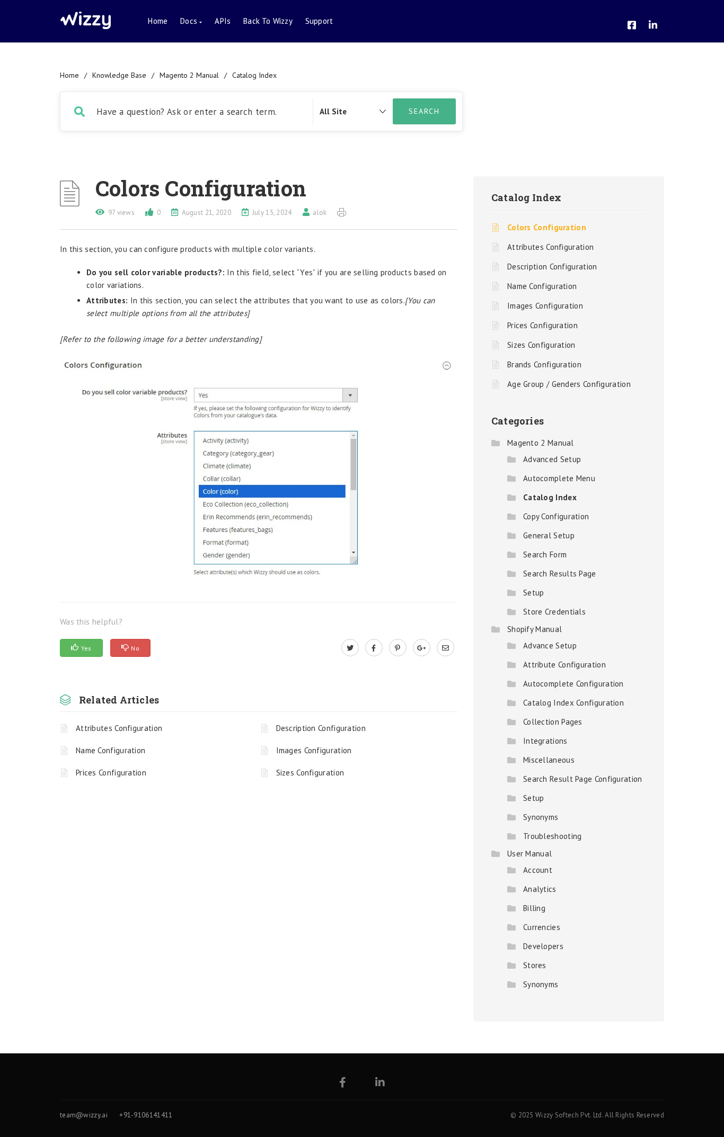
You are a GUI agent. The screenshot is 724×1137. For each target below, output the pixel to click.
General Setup (549, 535)
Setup (533, 593)
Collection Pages (552, 722)
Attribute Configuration (564, 665)
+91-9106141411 (145, 1115)
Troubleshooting (552, 836)
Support (319, 21)
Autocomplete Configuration (573, 684)
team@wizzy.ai (84, 1115)
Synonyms (540, 817)
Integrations (545, 741)
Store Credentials (554, 612)
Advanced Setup (552, 459)
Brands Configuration (544, 364)
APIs (223, 21)
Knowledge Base (119, 75)
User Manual (529, 854)
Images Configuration (314, 750)
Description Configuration (321, 728)
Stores (534, 965)
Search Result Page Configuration (582, 779)
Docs (189, 21)
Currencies (541, 927)
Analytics (540, 889)
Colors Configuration (546, 227)
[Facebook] (342, 1083)
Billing (534, 908)
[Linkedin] (380, 1083)
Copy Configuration (556, 516)
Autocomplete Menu (559, 478)
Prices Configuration (111, 773)
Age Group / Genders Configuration (569, 384)
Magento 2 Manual (189, 75)
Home (157, 21)
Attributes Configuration (119, 728)
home (69, 75)
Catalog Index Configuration (573, 703)
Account (537, 870)
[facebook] (374, 648)
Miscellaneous (549, 760)
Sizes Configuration (310, 773)
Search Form (545, 554)
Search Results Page (559, 573)
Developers (543, 946)
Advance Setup (550, 645)
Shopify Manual (534, 629)
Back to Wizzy (268, 21)
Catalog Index (254, 75)
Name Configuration (110, 750)
